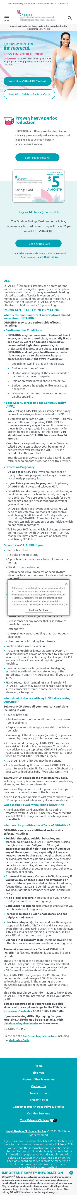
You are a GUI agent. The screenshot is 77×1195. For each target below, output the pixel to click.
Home (39, 1066)
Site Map (39, 1072)
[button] (69, 18)
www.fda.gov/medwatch (18, 1010)
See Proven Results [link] (37, 157)
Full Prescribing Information (39, 1035)
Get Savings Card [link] (39, 243)
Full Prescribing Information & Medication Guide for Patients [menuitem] (37, 4)
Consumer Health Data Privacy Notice (38, 1106)
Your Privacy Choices (34, 1120)
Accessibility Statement (38, 1079)
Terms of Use (38, 1093)
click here (59, 1144)
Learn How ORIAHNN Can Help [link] (27, 81)
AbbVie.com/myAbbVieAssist (21, 1023)
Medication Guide (19, 1040)
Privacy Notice (38, 1100)
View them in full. (48, 256)
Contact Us (38, 1086)
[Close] (66, 584)
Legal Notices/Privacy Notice (26, 1131)
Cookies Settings (38, 1113)
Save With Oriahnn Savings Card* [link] (29, 94)
